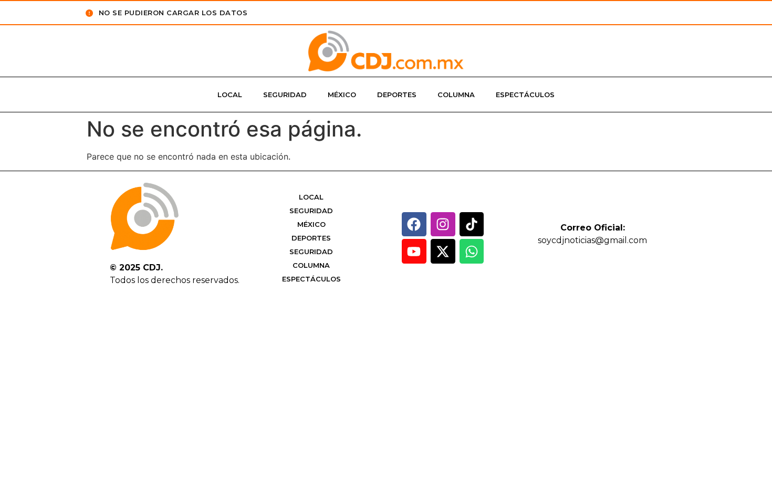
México (342, 94)
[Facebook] (414, 224)
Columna (456, 94)
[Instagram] (443, 224)
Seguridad (285, 94)
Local (229, 94)
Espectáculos (525, 94)
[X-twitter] (443, 251)
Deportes (396, 94)
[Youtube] (414, 251)
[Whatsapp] (472, 251)
